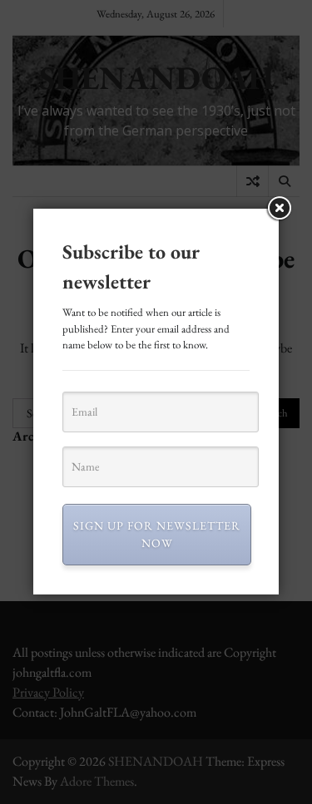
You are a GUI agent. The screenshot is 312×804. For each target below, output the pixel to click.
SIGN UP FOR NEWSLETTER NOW (156, 534)
